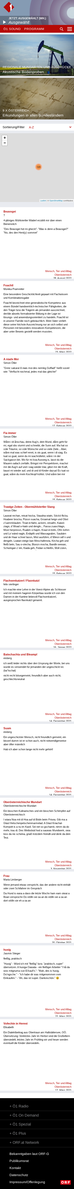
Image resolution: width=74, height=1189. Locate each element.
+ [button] (5, 138)
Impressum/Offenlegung (27, 1182)
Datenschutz (18, 1175)
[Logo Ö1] (8, 7)
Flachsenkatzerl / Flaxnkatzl (21, 580)
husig (7, 949)
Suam (7, 728)
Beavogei (9, 211)
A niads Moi (11, 359)
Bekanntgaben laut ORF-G (29, 1154)
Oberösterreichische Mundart (22, 802)
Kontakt (15, 1168)
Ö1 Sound (12, 29)
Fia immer (9, 433)
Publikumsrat (19, 1161)
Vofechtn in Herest (15, 1023)
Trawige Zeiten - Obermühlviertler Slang (29, 506)
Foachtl (8, 285)
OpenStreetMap (56, 200)
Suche (61, 29)
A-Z (31, 127)
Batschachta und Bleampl (20, 654)
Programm (34, 29)
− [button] (5, 143)
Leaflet (43, 200)
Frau (6, 875)
